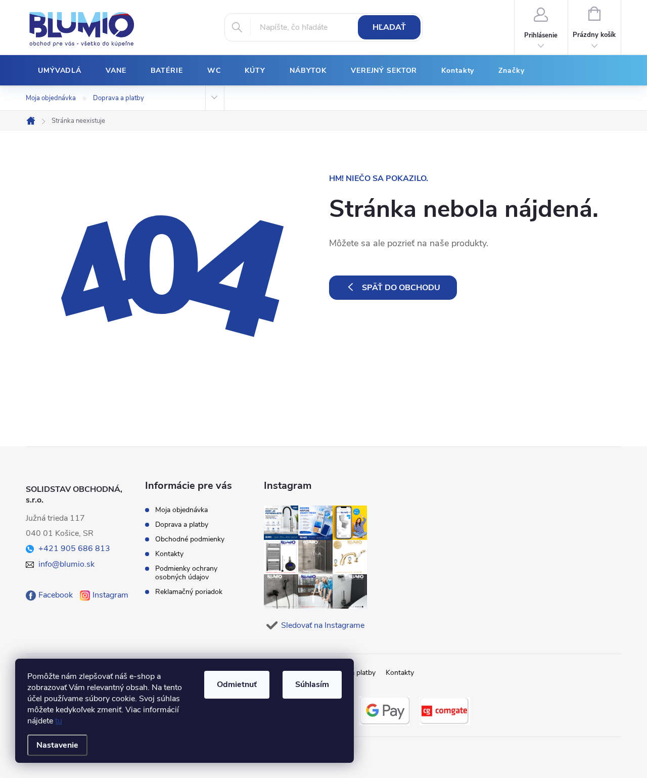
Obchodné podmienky (189, 539)
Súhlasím (312, 684)
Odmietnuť (237, 684)
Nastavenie (57, 745)
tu (58, 720)
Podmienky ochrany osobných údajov (186, 573)
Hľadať (389, 27)
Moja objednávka (51, 98)
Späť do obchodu (401, 287)
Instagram (110, 595)
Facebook (55, 595)
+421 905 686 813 (74, 548)
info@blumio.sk (66, 564)
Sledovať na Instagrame (322, 625)
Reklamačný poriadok (188, 592)
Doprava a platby (118, 98)
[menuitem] (60, 70)
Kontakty (169, 554)
